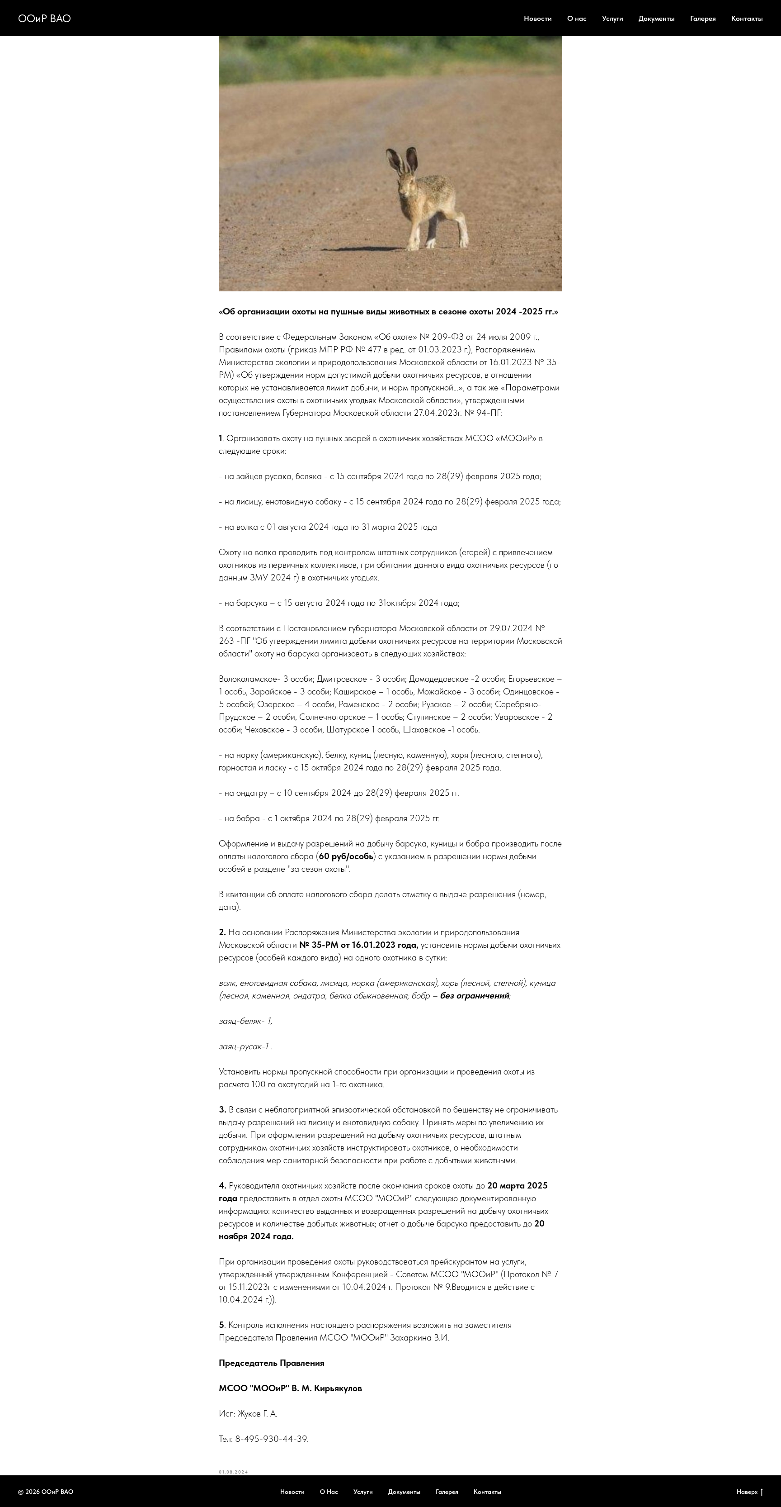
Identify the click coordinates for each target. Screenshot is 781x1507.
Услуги (612, 18)
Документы (657, 18)
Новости (538, 18)
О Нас (329, 1491)
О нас (577, 18)
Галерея (703, 18)
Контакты (747, 18)
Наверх (747, 1491)
